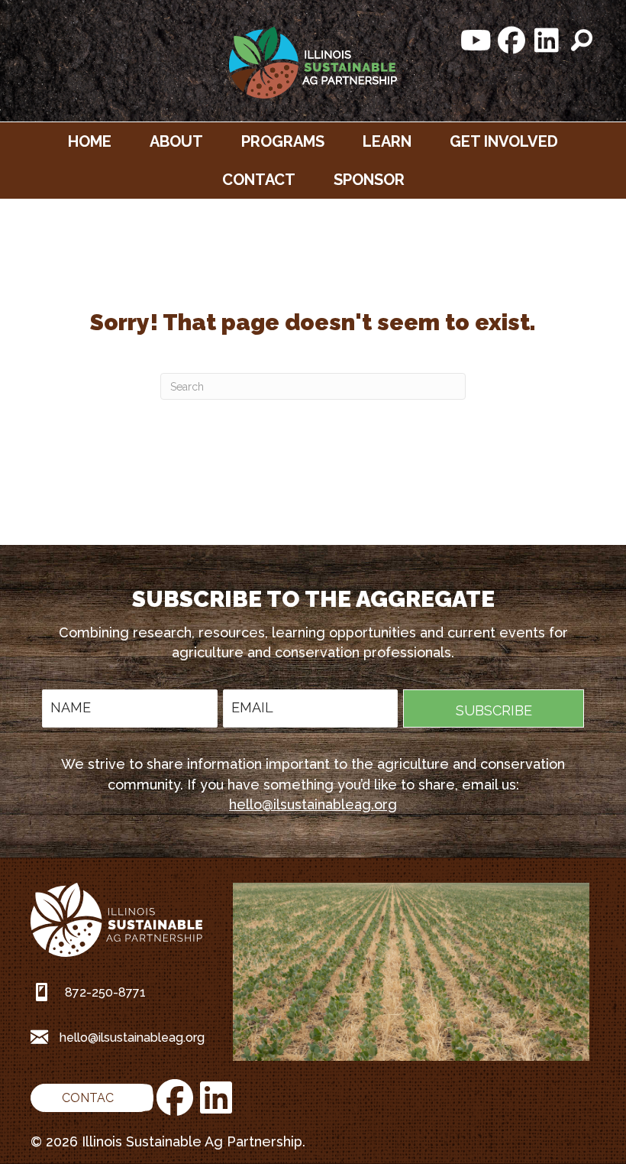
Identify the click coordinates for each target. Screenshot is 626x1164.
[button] (476, 40)
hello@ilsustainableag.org (313, 804)
